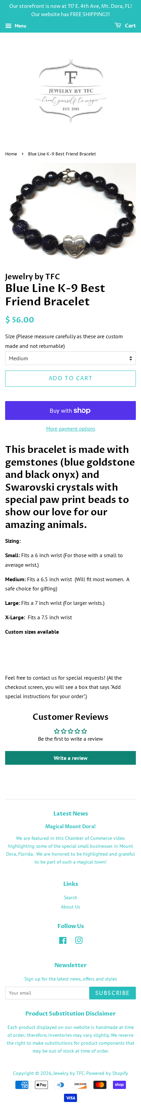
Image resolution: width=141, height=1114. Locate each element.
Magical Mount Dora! (70, 827)
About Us (70, 907)
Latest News (70, 814)
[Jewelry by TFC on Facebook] (63, 942)
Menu (19, 26)
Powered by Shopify (107, 1073)
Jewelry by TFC (68, 1073)
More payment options (70, 428)
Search (70, 897)
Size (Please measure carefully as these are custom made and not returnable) (64, 341)
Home (11, 154)
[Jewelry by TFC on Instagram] (78, 942)
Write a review (71, 757)
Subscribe (112, 993)
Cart (130, 26)
